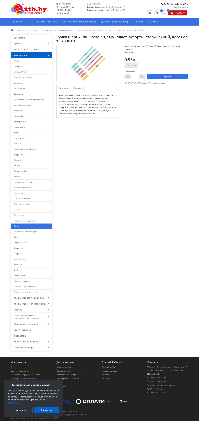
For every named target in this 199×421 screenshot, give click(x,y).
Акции (139, 21)
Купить (167, 76)
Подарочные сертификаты (68, 374)
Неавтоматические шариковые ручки (56, 30)
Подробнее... (15, 403)
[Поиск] (149, 12)
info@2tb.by (155, 374)
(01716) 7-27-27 (156, 389)
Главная (17, 21)
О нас (30, 21)
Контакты (152, 21)
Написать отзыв (157, 83)
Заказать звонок (180, 7)
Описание (63, 88)
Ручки (34, 30)
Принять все (46, 410)
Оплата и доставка (47, 21)
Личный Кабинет (110, 367)
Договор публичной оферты (116, 21)
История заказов (109, 371)
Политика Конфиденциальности (79, 21)
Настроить (20, 410)
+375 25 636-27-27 (157, 381)
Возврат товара (63, 367)
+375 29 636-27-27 (157, 377)
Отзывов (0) (79, 88)
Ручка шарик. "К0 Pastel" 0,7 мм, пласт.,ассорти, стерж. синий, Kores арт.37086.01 (110, 30)
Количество (130, 71)
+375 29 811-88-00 (157, 392)
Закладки (106, 374)
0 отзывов (143, 83)
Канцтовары (22, 30)
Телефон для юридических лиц (161, 385)
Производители (63, 371)
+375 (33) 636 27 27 (175, 4)
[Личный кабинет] (156, 12)
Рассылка (106, 378)
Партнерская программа (67, 378)
